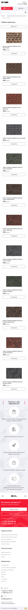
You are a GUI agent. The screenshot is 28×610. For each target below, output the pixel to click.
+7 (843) (22, 4)
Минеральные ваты (6, 552)
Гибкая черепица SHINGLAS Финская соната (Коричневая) (12, 198)
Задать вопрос (14, 509)
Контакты (3, 581)
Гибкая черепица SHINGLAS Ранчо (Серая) (14, 138)
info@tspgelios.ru (6, 599)
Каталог (8, 8)
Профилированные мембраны (8, 541)
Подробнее (14, 53)
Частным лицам (5, 565)
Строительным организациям (8, 567)
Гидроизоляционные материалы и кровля (16, 15)
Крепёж (3, 557)
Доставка (3, 572)
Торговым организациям (7, 570)
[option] (14, 496)
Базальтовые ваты (5, 554)
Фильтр (15, 26)
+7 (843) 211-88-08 (6, 591)
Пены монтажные (5, 544)
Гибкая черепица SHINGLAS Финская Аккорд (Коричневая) (12, 321)
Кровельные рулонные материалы (9, 534)
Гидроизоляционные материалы (9, 537)
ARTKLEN (15, 608)
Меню (21, 8)
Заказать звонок (14, 513)
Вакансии (3, 574)
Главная (3, 15)
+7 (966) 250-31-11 (6, 593)
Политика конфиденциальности (8, 603)
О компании (4, 579)
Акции (2, 576)
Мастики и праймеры (6, 539)
